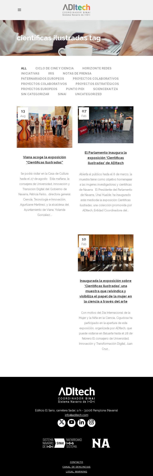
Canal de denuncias (76, 467)
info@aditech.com (76, 415)
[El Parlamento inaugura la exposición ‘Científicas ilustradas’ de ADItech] (105, 124)
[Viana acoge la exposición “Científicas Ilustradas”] (44, 127)
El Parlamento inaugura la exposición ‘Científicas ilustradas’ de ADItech (106, 158)
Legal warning (76, 471)
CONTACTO (76, 462)
